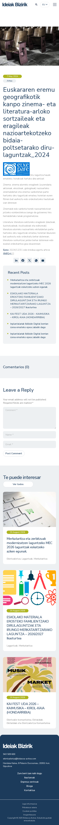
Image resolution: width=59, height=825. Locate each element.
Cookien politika (29, 811)
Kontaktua (29, 790)
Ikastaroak (29, 778)
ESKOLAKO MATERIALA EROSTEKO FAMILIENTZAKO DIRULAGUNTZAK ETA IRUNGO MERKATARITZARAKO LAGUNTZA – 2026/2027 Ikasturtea (30, 300)
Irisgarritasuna (29, 815)
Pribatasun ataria (29, 807)
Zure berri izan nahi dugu (29, 773)
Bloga (29, 786)
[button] (36, 4)
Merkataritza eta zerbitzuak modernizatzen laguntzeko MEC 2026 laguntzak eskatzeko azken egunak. (30, 283)
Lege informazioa (29, 804)
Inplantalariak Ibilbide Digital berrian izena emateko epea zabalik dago (29, 325)
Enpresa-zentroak (30, 782)
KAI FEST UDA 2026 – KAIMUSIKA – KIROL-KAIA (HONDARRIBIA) (29, 315)
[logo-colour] (15, 4)
